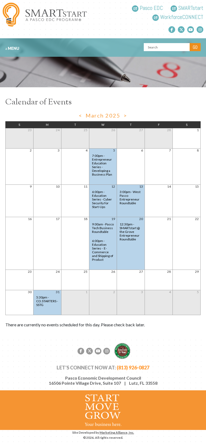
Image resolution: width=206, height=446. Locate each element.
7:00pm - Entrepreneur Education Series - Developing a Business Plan (102, 165)
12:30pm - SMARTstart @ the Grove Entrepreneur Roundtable (130, 231)
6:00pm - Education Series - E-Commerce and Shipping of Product (102, 250)
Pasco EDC (150, 8)
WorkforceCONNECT (181, 17)
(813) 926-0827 (133, 368)
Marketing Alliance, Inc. (117, 432)
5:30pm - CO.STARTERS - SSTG (47, 301)
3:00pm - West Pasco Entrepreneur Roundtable (130, 197)
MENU (13, 48)
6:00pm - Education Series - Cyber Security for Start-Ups (102, 199)
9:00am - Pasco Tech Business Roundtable (103, 228)
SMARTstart (190, 8)
